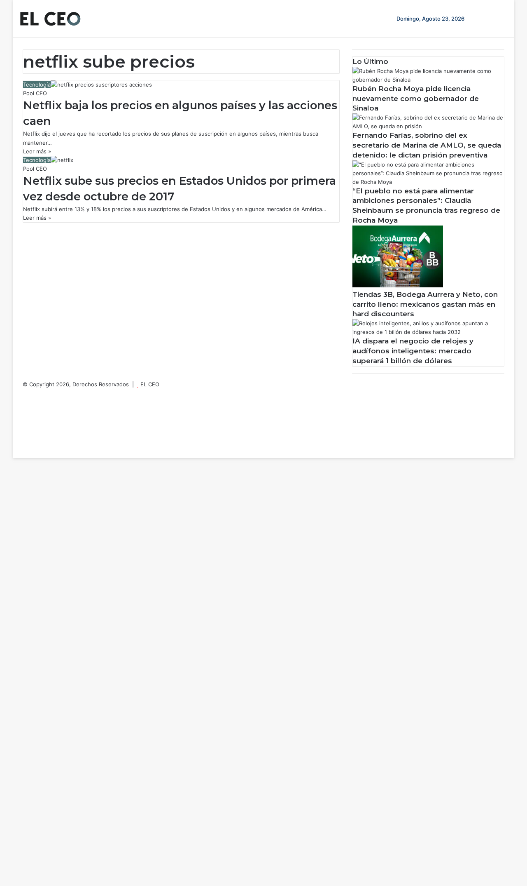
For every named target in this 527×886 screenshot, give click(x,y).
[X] (25, 401)
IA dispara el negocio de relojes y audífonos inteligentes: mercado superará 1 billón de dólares (412, 351)
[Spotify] (25, 436)
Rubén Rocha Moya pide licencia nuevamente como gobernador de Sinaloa (415, 99)
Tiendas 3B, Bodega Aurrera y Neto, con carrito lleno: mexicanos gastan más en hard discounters (425, 304)
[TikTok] (25, 445)
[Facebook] (25, 393)
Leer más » (37, 151)
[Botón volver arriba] (15, 453)
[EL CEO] (50, 18)
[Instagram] (25, 427)
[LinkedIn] (25, 410)
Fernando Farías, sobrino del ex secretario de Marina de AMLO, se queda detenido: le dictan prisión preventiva (426, 145)
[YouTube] (25, 419)
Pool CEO (35, 93)
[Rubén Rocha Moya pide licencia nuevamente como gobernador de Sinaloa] (428, 79)
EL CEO (149, 384)
